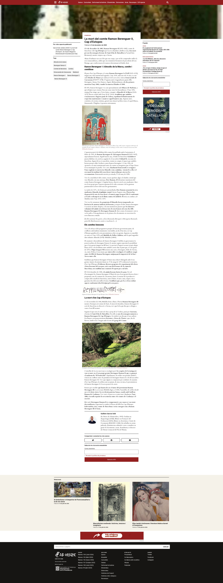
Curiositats (87, 2)
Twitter (150, 554)
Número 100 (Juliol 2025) (86, 565)
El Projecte (141, 2)
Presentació (128, 554)
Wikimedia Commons (87, 149)
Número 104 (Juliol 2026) (86, 554)
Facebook (151, 557)
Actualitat (104, 557)
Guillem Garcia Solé (108, 414)
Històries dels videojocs (108, 576)
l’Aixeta (126, 562)
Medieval (76, 72)
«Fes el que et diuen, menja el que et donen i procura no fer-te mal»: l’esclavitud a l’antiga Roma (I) (155, 69)
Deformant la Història (148, 56)
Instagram (151, 560)
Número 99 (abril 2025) (85, 568)
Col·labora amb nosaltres (131, 560)
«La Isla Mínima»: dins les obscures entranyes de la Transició (154, 59)
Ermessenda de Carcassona (62, 72)
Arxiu (126, 2)
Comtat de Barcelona (60, 69)
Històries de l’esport (107, 573)
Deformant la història (99, 2)
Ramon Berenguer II (73, 75)
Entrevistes (120, 2)
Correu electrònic (89, 448)
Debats (103, 562)
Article (144, 46)
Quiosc (80, 2)
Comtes (70, 69)
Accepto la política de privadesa (95, 455)
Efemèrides (111, 2)
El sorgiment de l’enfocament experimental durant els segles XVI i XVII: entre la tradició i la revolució (156, 49)
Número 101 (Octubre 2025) (86, 562)
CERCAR (165, 547)
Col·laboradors (128, 557)
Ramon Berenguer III (60, 79)
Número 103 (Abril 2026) (85, 557)
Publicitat (127, 565)
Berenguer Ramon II (60, 65)
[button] (55, 2)
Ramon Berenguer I (59, 75)
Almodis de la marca (60, 62)
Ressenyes (133, 2)
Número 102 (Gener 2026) (86, 560)
